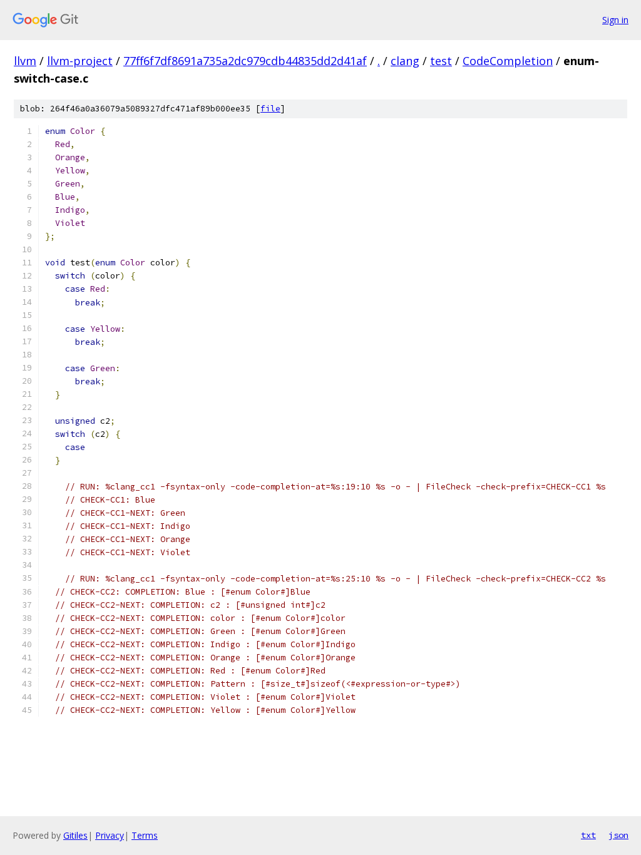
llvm (25, 60)
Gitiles (75, 835)
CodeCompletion (508, 60)
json (618, 835)
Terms (144, 835)
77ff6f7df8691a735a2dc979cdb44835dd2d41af (245, 60)
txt (588, 835)
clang (405, 60)
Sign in (615, 20)
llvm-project (80, 60)
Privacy (109, 835)
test (441, 60)
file (270, 108)
